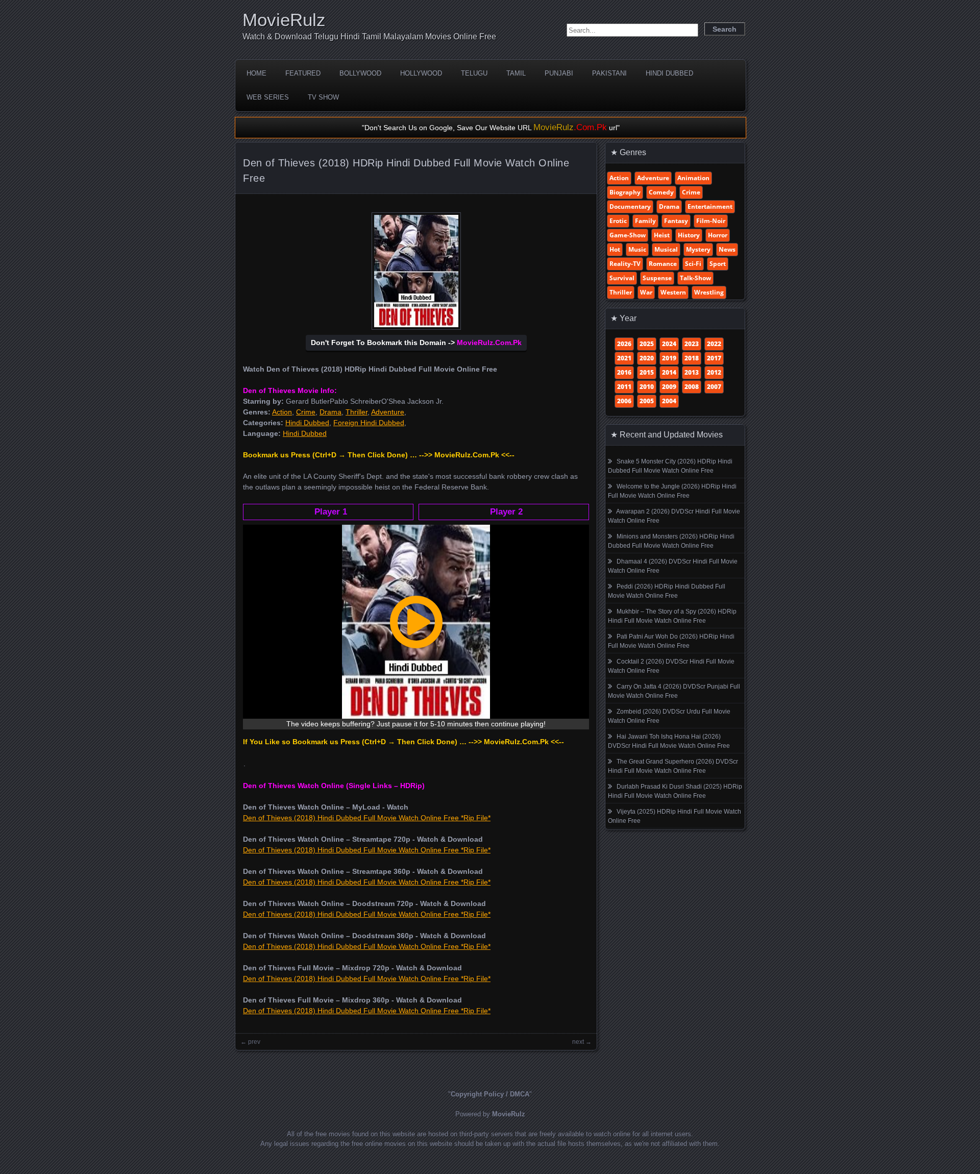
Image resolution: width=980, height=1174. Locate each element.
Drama (330, 412)
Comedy (661, 192)
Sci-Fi (693, 263)
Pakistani (609, 73)
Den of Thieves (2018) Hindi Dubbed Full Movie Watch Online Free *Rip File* (367, 818)
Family (645, 220)
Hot (614, 249)
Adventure (387, 412)
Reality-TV (625, 263)
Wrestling (709, 292)
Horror (717, 235)
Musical (666, 249)
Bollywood (360, 73)
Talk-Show (695, 278)
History (689, 235)
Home (256, 73)
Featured (303, 73)
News (727, 249)
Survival (621, 278)
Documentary (630, 206)
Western (673, 292)
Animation (693, 178)
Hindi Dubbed (669, 73)
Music (637, 249)
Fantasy (676, 220)
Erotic (618, 220)
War (646, 292)
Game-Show (627, 235)
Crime (305, 412)
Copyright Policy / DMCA (490, 1094)
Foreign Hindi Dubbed (368, 423)
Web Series (268, 97)
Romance (663, 263)
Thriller (357, 412)
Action (282, 412)
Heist (662, 235)
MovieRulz (284, 20)
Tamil (516, 73)
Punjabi (559, 73)
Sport (717, 263)
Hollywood (421, 73)
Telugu (474, 73)
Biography (625, 192)
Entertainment (710, 206)
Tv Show (323, 97)
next (578, 1041)
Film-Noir (710, 220)
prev (254, 1041)
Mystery (698, 249)
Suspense (657, 278)
